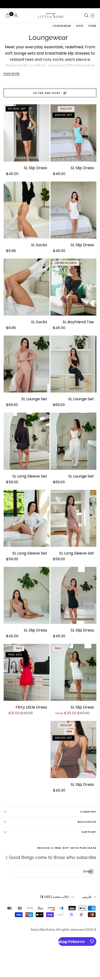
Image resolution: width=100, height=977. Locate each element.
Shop (79, 26)
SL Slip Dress (82, 168)
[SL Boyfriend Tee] (73, 287)
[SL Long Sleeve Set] (27, 441)
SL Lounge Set (81, 399)
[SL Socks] (27, 210)
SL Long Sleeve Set (29, 476)
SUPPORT (89, 832)
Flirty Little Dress (31, 707)
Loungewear (61, 26)
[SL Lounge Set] (73, 364)
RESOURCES (87, 822)
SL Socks (39, 245)
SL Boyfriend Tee (78, 322)
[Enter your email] (91, 871)
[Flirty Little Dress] (27, 672)
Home (92, 26)
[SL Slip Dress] (73, 132)
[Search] (86, 15)
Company (88, 812)
